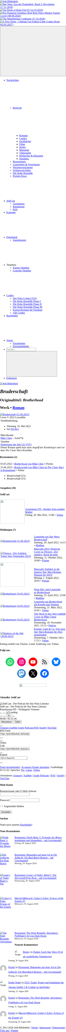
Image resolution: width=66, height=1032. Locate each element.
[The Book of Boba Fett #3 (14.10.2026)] (21, 10)
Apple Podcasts (26, 727)
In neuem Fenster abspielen (35, 767)
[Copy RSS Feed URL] (1, 737)
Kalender (11, 212)
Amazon (4, 727)
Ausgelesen (19, 203)
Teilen (17, 722)
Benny (26, 952)
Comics (23, 138)
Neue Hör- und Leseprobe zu (47, 591)
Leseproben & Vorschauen (26, 164)
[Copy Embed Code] (1, 762)
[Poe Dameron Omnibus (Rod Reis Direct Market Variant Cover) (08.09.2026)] (33, 15)
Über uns (4, 1030)
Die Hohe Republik (23, 173)
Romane (23, 135)
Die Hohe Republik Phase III (27, 307)
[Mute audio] (1, 716)
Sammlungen (19, 240)
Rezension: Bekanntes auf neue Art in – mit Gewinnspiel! (36, 857)
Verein (9, 340)
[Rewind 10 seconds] (4, 716)
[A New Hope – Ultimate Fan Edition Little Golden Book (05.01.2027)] (33, 24)
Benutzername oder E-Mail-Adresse (18, 791)
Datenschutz (58, 1027)
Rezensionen (19, 161)
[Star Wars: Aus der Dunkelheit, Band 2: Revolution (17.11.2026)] (33, 7)
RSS (15, 209)
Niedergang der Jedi (10, 444)
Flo (22, 770)
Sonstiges (24, 158)
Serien (22, 147)
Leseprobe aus (47, 538)
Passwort (4, 800)
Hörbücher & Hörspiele (31, 155)
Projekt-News (20, 176)
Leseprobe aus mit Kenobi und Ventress (48, 603)
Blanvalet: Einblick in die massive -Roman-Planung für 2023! (48, 572)
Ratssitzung (19, 206)
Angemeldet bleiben (13, 806)
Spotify (43, 727)
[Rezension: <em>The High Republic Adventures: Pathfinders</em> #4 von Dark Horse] (6, 945)
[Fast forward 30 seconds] (13, 716)
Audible (13, 727)
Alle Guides (19, 312)
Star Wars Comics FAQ (25, 298)
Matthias (40, 545)
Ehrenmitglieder (21, 346)
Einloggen (11, 378)
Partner (14, 1030)
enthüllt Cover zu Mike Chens (50, 617)
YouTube (52, 727)
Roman (18, 407)
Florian (45, 560)
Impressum (45, 1027)
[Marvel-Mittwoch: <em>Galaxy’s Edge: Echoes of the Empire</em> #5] (6, 914)
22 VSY (26, 444)
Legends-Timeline (22, 270)
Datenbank (11, 237)
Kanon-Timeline (21, 267)
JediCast (10, 200)
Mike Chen (6, 438)
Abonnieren (6, 722)
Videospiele (25, 153)
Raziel (11, 967)
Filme (22, 144)
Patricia (52, 625)
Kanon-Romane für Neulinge (27, 310)
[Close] (1, 725)
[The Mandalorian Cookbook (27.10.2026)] (22, 18)
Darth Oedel (14, 982)
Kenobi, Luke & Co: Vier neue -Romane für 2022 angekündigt (49, 632)
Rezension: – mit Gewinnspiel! (36, 876)
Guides (10, 295)
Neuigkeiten (19, 343)
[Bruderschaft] (14, 414)
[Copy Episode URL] (1, 752)
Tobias (59, 515)
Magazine (24, 150)
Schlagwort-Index (22, 170)
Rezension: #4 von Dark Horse (36, 934)
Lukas (29, 770)
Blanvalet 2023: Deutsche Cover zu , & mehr (47, 552)
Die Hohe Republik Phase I (27, 301)
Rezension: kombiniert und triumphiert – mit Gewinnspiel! (38, 839)
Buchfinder (12, 315)
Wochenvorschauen (23, 167)
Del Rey (15, 429)
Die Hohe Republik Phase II (27, 304)
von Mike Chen (29, 463)
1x (9, 715)
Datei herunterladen (10, 767)
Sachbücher (25, 141)
